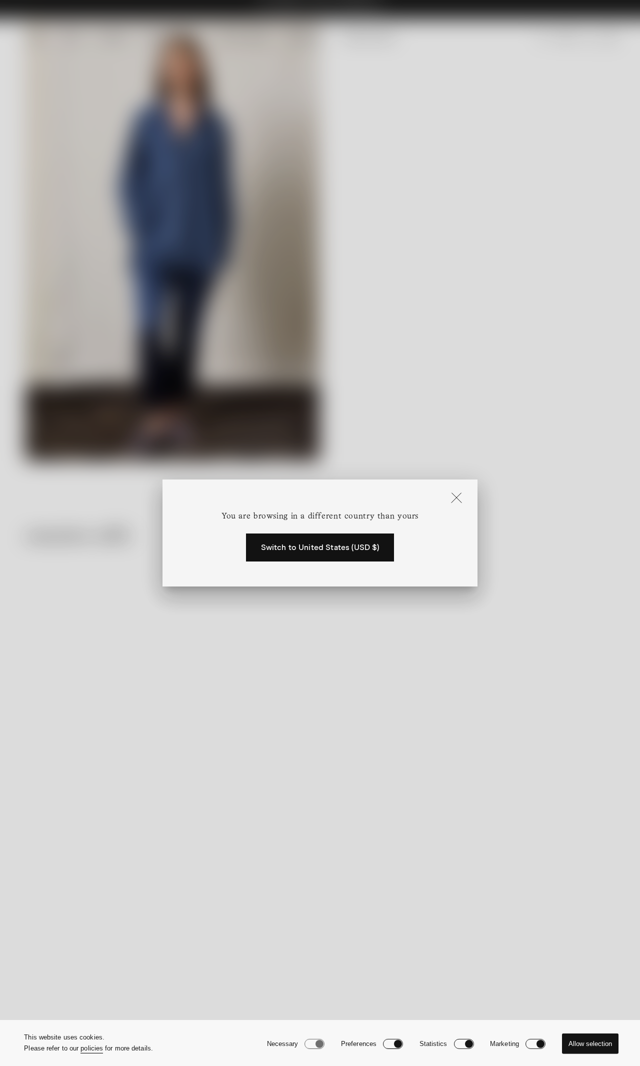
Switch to (320, 548)
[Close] (456, 498)
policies (91, 1048)
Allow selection (590, 1044)
